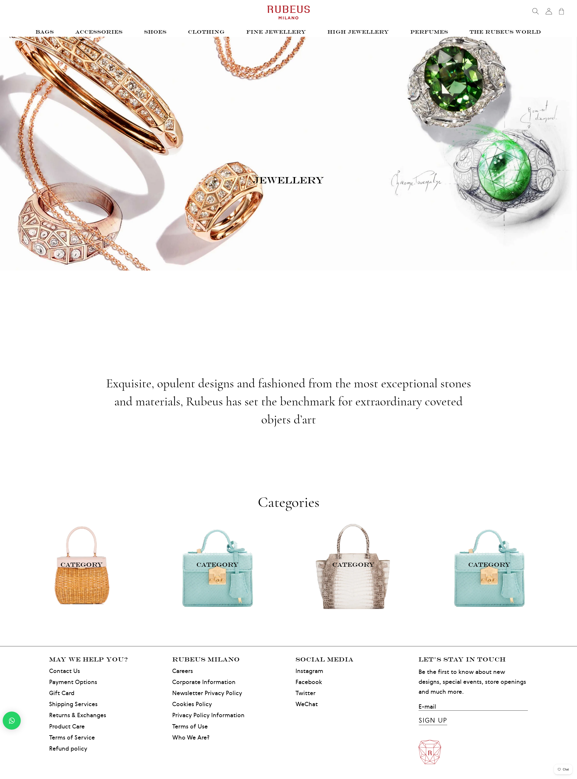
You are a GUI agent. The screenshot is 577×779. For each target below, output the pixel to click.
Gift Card (61, 693)
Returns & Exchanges (77, 715)
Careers (182, 671)
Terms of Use (190, 726)
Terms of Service (72, 737)
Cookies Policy (192, 704)
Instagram (309, 671)
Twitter (305, 693)
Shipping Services (73, 704)
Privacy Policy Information (208, 715)
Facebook (308, 682)
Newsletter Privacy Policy (207, 693)
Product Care (67, 726)
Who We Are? (191, 737)
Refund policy (68, 748)
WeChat (306, 704)
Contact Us (64, 671)
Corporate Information (204, 682)
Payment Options (73, 682)
